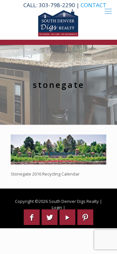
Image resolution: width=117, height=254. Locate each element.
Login (57, 207)
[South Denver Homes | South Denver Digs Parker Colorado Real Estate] (58, 22)
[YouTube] (67, 217)
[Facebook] (32, 217)
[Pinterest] (85, 217)
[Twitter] (50, 217)
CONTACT (93, 5)
